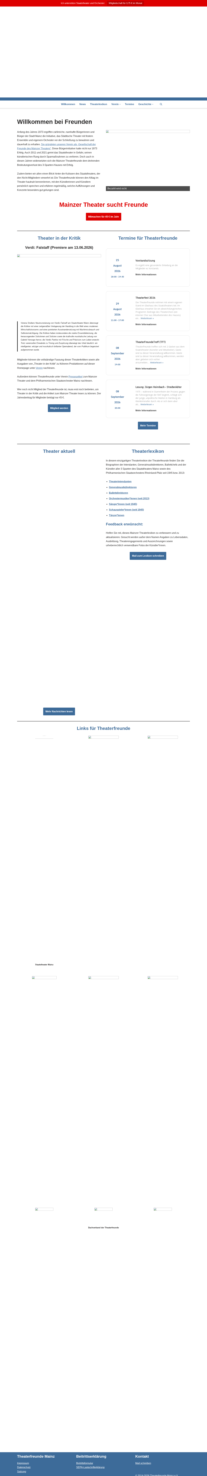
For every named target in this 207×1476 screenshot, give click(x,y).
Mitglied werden (59, 408)
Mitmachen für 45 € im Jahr (103, 216)
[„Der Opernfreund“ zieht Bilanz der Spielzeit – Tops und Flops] (59, 553)
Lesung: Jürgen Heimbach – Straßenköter (158, 387)
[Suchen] (161, 104)
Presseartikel (75, 376)
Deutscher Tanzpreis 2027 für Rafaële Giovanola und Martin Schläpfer (59, 700)
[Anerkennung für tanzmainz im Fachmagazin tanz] (59, 488)
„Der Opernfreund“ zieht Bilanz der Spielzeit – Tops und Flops (54, 584)
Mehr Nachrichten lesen (59, 711)
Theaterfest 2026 (145, 298)
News (82, 104)
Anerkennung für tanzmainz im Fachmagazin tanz (47, 519)
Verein (39, 368)
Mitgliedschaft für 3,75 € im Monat (125, 3)
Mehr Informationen (145, 274)
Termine (129, 104)
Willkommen (68, 104)
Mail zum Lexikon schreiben (148, 556)
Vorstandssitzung (145, 261)
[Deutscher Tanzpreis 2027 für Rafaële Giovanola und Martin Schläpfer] (59, 677)
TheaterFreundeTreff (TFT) (150, 342)
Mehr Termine (148, 425)
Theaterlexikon (98, 104)
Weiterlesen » (147, 318)
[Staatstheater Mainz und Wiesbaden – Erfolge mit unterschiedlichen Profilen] (59, 617)
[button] (120, 104)
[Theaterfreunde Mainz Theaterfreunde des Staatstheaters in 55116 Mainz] (103, 52)
